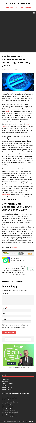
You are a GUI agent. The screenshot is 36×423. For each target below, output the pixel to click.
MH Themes (29, 421)
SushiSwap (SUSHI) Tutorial (10, 412)
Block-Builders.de (7, 387)
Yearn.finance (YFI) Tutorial (9, 416)
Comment (5, 293)
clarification (6, 195)
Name (4, 308)
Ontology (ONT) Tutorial (8, 408)
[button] (33, 12)
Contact (4, 385)
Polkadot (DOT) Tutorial (8, 410)
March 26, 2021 (8, 69)
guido (16, 69)
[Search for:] (18, 339)
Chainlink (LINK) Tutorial (8, 404)
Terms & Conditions (7, 383)
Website (4, 319)
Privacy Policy (6, 381)
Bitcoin (14, 247)
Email (4, 314)
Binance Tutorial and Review (10, 398)
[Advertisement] (18, 34)
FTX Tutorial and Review (9, 400)
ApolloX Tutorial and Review (10, 402)
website (7, 111)
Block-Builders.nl (7, 389)
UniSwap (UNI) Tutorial (8, 414)
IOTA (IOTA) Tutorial (7, 406)
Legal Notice (5, 379)
